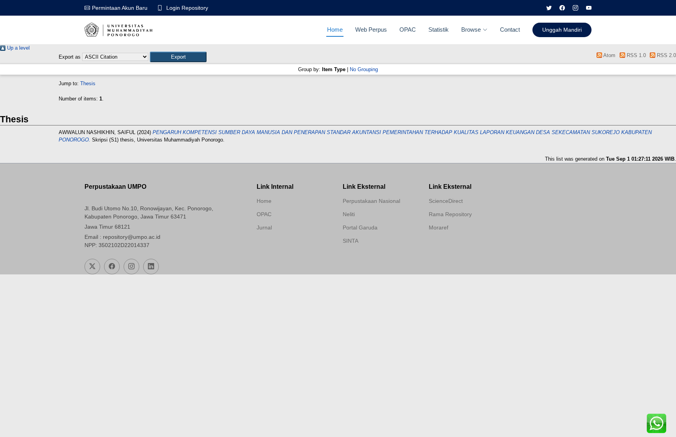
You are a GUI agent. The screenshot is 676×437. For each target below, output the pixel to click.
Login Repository (187, 8)
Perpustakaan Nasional (371, 201)
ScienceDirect (446, 201)
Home (335, 29)
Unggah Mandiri (562, 30)
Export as (70, 57)
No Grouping (364, 69)
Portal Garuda (360, 227)
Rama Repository (450, 214)
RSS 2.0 (665, 55)
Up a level (17, 48)
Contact (510, 29)
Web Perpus (371, 29)
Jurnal (264, 227)
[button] (178, 57)
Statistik (438, 29)
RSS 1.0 (635, 55)
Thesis (87, 83)
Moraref (438, 227)
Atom (608, 55)
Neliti (349, 214)
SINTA (350, 241)
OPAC (407, 29)
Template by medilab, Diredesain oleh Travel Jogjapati (284, 246)
